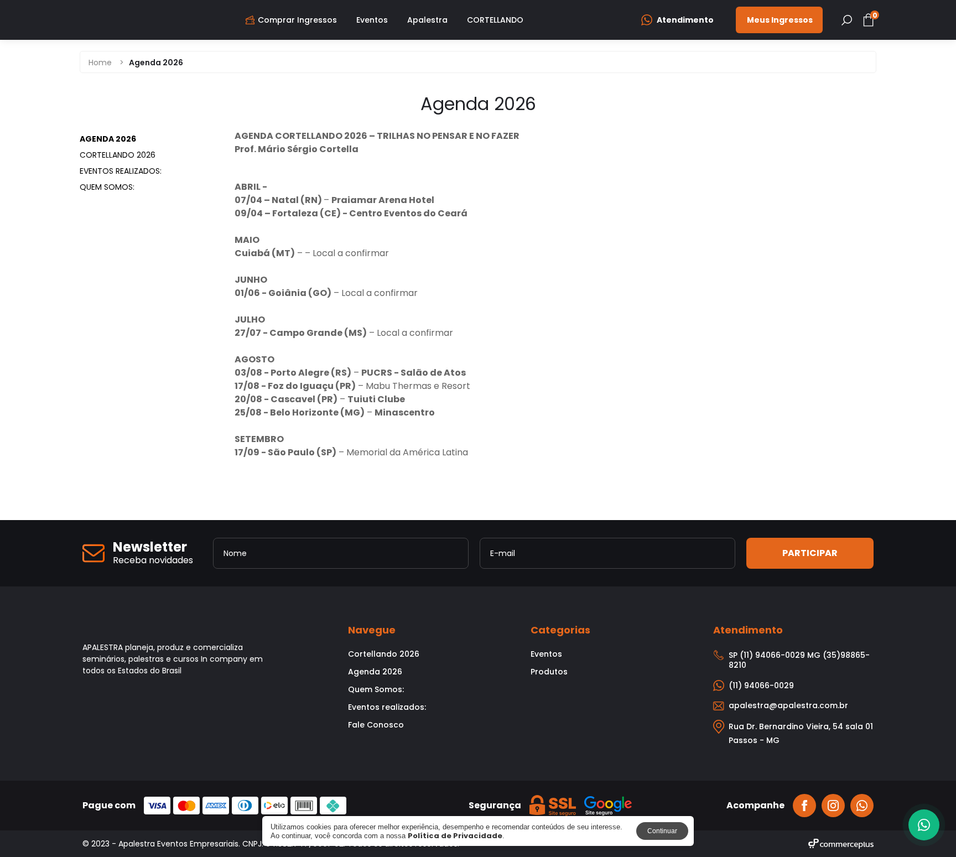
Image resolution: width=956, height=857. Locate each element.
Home (100, 62)
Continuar (662, 831)
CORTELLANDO (495, 19)
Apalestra (427, 19)
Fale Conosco (376, 725)
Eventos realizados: (121, 171)
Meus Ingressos (780, 19)
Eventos (372, 19)
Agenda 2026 (108, 139)
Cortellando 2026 (117, 155)
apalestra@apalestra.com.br (788, 705)
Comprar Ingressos (297, 19)
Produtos (549, 672)
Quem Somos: (107, 187)
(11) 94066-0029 (761, 685)
